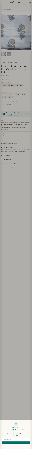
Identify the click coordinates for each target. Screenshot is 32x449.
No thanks (16, 446)
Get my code (16, 443)
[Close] (30, 422)
